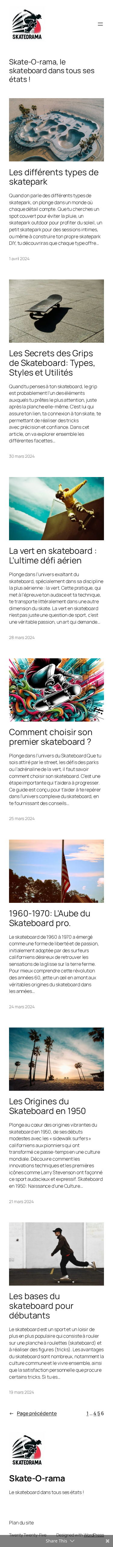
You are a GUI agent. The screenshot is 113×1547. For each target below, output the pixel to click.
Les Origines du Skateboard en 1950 (47, 1105)
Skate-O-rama (37, 1478)
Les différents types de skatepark (54, 176)
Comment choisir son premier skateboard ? (51, 736)
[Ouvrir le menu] (100, 24)
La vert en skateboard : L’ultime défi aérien (53, 555)
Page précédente (33, 1413)
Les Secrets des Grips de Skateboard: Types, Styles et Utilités (52, 362)
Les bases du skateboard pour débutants (41, 1305)
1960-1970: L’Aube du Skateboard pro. (49, 918)
